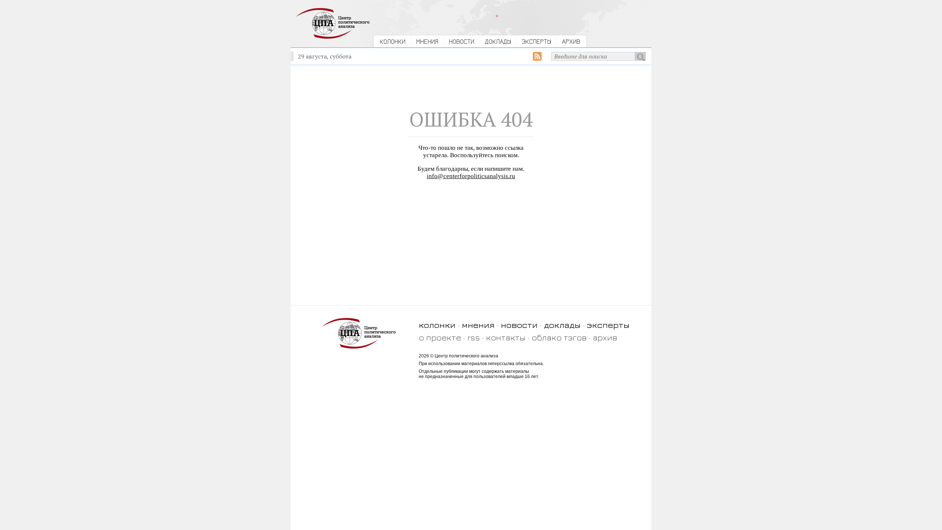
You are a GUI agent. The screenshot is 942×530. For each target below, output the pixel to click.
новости (519, 325)
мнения (478, 325)
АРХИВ (571, 41)
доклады (562, 325)
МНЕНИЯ (427, 41)
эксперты (608, 325)
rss (473, 337)
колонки (437, 325)
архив (605, 337)
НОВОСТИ (461, 41)
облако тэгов (559, 337)
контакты (505, 337)
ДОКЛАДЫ (498, 41)
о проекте (440, 337)
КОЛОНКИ (393, 41)
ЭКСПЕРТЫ (536, 41)
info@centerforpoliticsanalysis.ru (471, 176)
